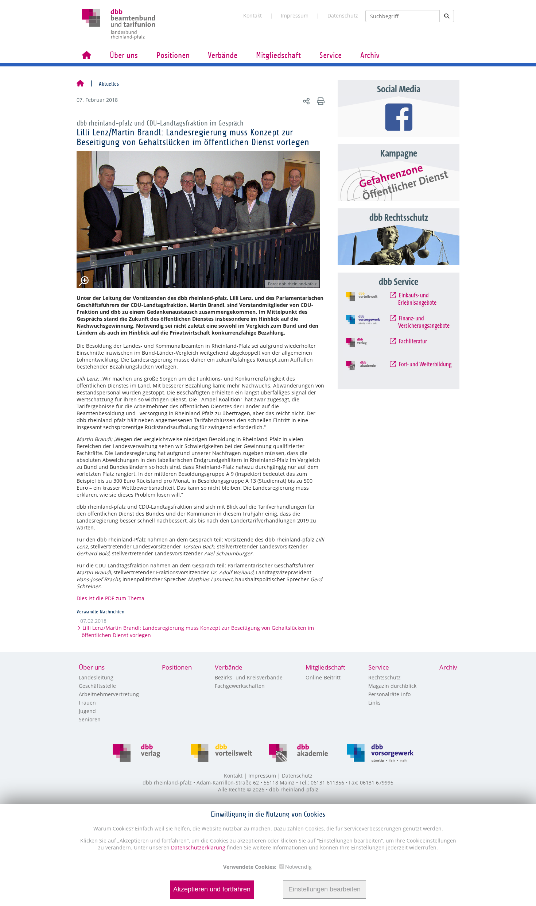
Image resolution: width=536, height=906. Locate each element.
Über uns (124, 55)
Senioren (90, 719)
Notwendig (298, 866)
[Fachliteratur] (368, 347)
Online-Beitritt (323, 677)
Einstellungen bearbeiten (324, 889)
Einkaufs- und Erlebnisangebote (417, 299)
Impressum (294, 15)
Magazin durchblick (392, 685)
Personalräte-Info (389, 694)
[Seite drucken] (320, 101)
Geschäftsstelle (97, 685)
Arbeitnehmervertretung (109, 694)
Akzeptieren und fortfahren (211, 889)
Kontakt (252, 15)
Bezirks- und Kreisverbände (249, 677)
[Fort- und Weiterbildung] (368, 370)
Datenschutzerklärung (197, 847)
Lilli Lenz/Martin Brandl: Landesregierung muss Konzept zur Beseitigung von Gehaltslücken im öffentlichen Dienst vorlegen (198, 631)
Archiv (370, 55)
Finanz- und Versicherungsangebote (424, 322)
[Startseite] (80, 84)
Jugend (87, 711)
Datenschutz (342, 15)
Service (330, 55)
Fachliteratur (412, 341)
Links (374, 702)
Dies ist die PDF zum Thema (110, 598)
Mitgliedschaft (278, 55)
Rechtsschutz (384, 677)
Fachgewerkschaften (240, 685)
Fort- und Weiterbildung (424, 364)
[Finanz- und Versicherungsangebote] (368, 324)
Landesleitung (96, 677)
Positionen (173, 55)
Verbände (222, 55)
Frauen (87, 702)
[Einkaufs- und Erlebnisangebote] (368, 301)
